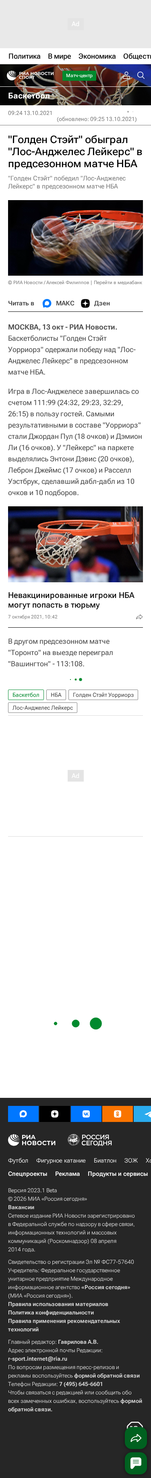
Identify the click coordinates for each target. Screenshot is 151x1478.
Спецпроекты (27, 1173)
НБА (56, 695)
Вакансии (21, 1207)
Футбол (18, 1160)
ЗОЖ (131, 1160)
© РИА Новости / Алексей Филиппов (48, 282)
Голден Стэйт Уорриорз (103, 695)
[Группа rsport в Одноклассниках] (117, 1114)
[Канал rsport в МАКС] (23, 1114)
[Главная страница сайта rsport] (48, 75)
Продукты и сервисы (118, 1173)
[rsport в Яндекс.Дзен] (54, 1114)
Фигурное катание (61, 1160)
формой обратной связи (107, 1375)
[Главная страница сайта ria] (9, 75)
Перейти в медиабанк (118, 282)
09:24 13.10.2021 (30, 113)
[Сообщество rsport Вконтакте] (86, 1114)
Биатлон (105, 1160)
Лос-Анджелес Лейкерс (42, 707)
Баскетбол (25, 695)
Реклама (67, 1173)
